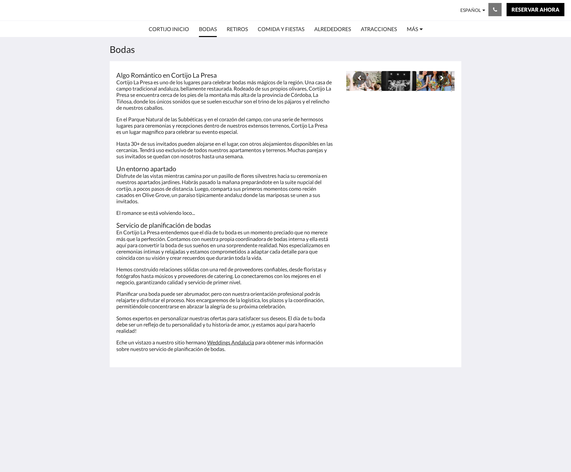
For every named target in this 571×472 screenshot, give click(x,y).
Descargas (300, 424)
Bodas (238, 396)
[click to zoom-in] (398, 81)
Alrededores (245, 407)
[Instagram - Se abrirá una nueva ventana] (393, 400)
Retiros (239, 402)
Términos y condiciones (302, 399)
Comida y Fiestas (250, 418)
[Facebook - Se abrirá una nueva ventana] (375, 400)
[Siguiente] (441, 78)
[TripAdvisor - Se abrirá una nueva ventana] (430, 400)
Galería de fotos (249, 435)
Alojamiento (245, 413)
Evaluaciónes (246, 430)
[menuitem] (169, 29)
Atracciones (244, 424)
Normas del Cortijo (310, 407)
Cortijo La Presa (41, 10)
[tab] (256, 385)
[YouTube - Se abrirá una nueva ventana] (448, 400)
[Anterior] (359, 78)
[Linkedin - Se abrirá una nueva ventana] (411, 400)
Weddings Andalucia (230, 342)
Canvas (446, 453)
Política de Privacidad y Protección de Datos (314, 416)
